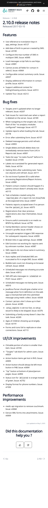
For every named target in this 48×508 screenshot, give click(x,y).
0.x (7, 458)
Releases (6, 18)
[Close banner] (43, 3)
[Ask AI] (27, 11)
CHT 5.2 (22, 4)
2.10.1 (39, 458)
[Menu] (43, 10)
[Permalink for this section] (19, 34)
